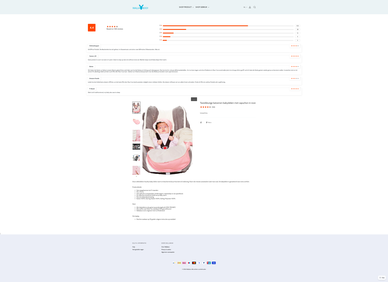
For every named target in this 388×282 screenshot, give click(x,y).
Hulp (133, 247)
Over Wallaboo (165, 247)
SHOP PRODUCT (185, 7)
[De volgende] (136, 176)
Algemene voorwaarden (167, 252)
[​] (202, 122)
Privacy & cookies (166, 249)
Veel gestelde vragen (138, 249)
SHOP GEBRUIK (202, 7)
